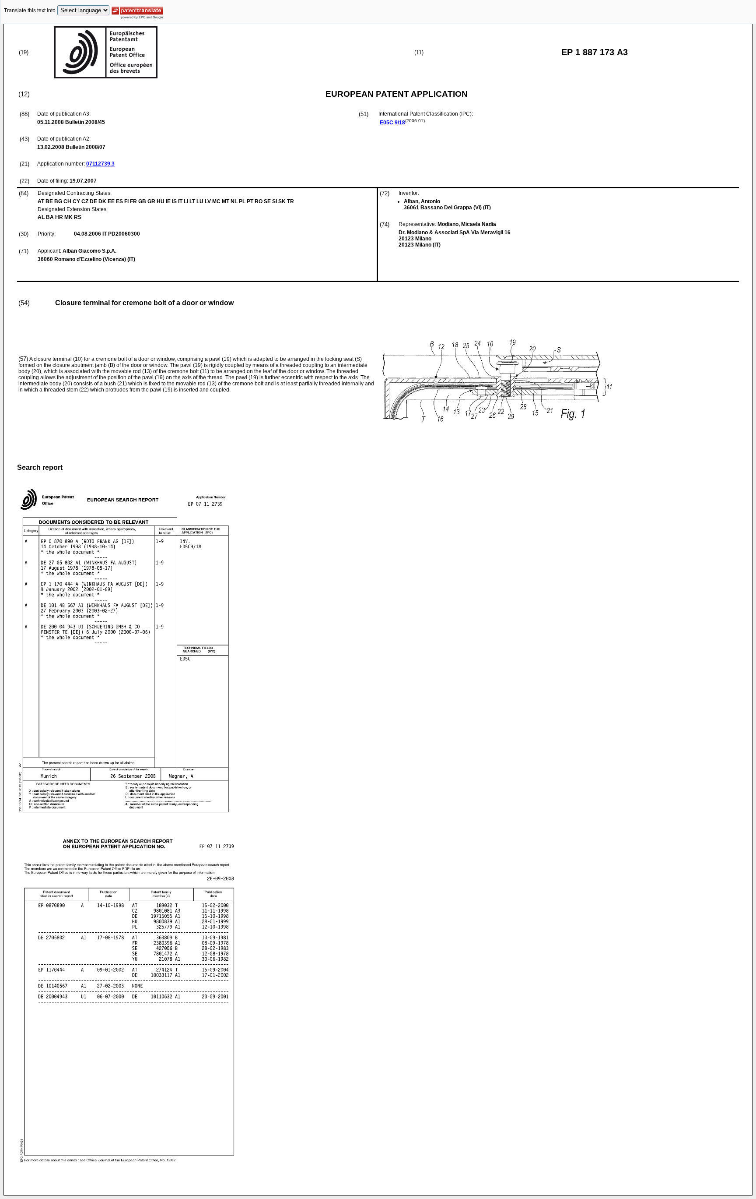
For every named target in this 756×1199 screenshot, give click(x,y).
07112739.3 (100, 164)
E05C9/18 (392, 123)
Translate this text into (30, 10)
